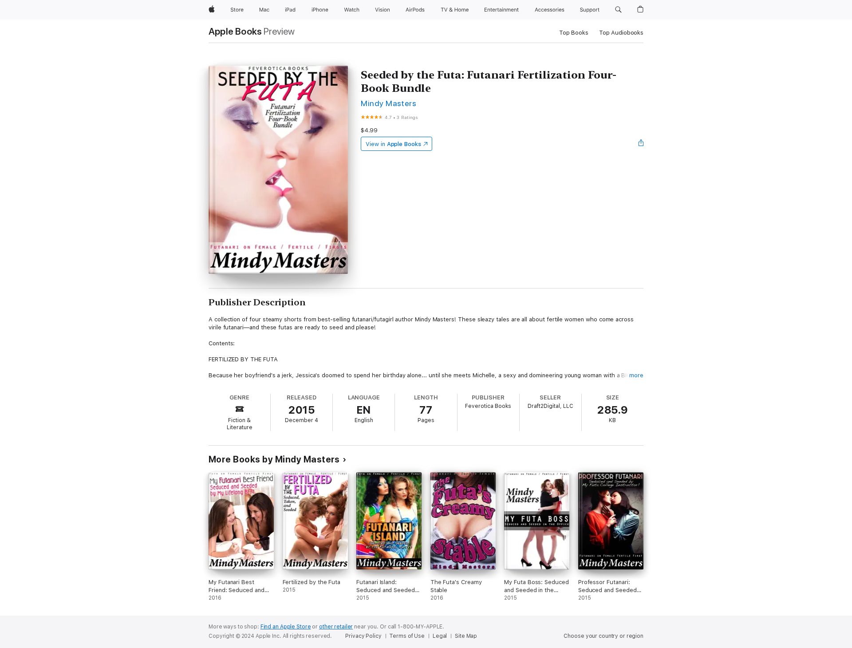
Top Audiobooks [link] (621, 32)
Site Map (466, 636)
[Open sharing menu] (641, 144)
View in (393, 144)
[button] (618, 10)
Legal (440, 636)
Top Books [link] (573, 32)
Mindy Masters (388, 103)
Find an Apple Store (285, 627)
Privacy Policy (363, 636)
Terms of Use (407, 636)
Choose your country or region (603, 636)
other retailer (336, 627)
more (636, 375)
